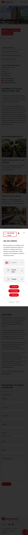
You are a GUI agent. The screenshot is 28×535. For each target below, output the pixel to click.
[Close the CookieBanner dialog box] (24, 232)
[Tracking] (21, 279)
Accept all (14, 286)
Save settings (14, 291)
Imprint (17, 301)
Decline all (14, 295)
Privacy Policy (11, 301)
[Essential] (21, 262)
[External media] (21, 271)
